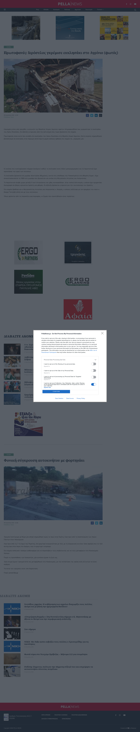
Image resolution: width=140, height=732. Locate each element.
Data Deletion (59, 398)
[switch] (93, 364)
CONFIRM (56, 391)
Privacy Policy (81, 398)
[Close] (103, 334)
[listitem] (70, 360)
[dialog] (70, 366)
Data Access (70, 398)
